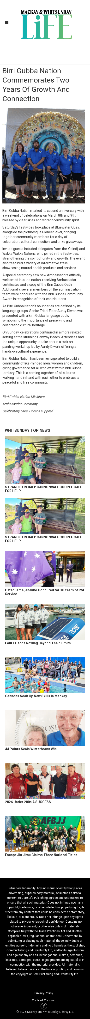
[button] (8, 23)
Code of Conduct (44, 1000)
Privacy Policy (44, 993)
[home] (45, 24)
